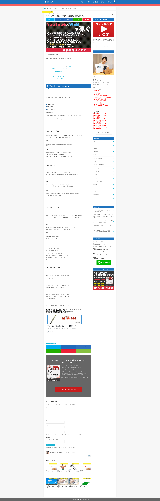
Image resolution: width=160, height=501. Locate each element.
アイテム (95, 161)
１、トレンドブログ (56, 71)
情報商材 (95, 184)
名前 (47, 420)
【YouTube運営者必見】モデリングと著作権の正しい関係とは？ (103, 211)
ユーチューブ (102, 2)
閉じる (69, 66)
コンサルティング (97, 171)
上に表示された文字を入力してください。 (54, 439)
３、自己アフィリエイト (57, 76)
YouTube (95, 154)
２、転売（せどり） (56, 73)
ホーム (82, 2)
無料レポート (96, 194)
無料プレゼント (95, 2)
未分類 (95, 191)
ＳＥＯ (95, 201)
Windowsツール (97, 148)
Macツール (96, 144)
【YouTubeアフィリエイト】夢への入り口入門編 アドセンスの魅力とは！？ (103, 221)
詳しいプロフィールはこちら (104, 132)
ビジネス (95, 174)
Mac (94, 141)
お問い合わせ (109, 2)
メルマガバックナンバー (99, 181)
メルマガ (95, 178)
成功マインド (96, 188)
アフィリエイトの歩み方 (51, 343)
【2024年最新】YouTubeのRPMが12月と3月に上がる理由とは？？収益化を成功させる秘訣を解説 (103, 216)
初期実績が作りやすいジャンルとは (58, 68)
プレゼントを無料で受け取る (68, 389)
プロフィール (88, 2)
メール (47, 425)
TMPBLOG (79, 499)
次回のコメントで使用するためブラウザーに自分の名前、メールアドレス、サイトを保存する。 (65, 434)
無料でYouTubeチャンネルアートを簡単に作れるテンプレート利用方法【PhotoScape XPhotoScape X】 (103, 232)
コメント (47, 407)
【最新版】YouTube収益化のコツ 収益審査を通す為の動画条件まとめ (103, 226)
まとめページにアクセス (104, 46)
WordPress (96, 151)
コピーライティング (98, 168)
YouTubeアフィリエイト (99, 158)
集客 (94, 197)
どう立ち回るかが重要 (57, 78)
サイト (47, 429)
